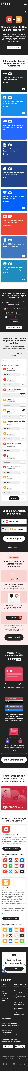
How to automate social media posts (10, 1039)
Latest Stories (6, 1018)
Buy (3, 913)
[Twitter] (17, 1064)
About (20, 1058)
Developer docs (5, 1005)
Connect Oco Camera (11, 918)
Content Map (4, 998)
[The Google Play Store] (20, 1046)
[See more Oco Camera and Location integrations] (7, 929)
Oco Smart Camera (7, 890)
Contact (8, 1058)
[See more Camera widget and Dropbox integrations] (19, 860)
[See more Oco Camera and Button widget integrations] (19, 929)
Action (10, 478)
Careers (12, 1056)
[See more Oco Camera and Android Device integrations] (19, 941)
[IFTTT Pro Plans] (23, 410)
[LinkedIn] (7, 1064)
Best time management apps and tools (11, 1025)
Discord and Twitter (19, 1014)
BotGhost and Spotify (19, 1000)
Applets (3, 991)
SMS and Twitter (18, 1002)
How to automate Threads (8, 1037)
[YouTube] (14, 1064)
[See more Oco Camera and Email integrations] (7, 941)
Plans (2, 1002)
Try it (22, 374)
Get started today (14, 47)
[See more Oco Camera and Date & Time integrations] (7, 935)
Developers (5, 1056)
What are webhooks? (6, 1032)
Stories (3, 989)
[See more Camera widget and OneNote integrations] (19, 865)
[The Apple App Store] (8, 1046)
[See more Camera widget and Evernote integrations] (7, 865)
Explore (4, 984)
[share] (26, 11)
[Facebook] (4, 1064)
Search (3, 1000)
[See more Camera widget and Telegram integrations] (7, 871)
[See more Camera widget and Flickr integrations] (19, 871)
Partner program (21, 1056)
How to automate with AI (7, 1021)
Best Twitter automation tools (9, 1023)
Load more (14, 498)
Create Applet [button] (14, 538)
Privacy (14, 1058)
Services (3, 986)
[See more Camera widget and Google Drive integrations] (7, 860)
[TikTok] (21, 1064)
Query (10, 412)
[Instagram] (10, 1064)
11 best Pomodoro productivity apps (10, 1034)
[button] (25, 4)
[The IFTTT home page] (5, 3)
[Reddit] (24, 1064)
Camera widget (9, 27)
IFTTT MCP (4, 993)
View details (7, 374)
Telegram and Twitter (19, 1012)
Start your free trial (14, 760)
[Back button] (2, 11)
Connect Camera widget (11, 848)
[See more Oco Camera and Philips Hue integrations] (19, 935)
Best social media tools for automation (11, 1041)
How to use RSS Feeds (7, 1030)
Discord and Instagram (20, 986)
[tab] (3, 361)
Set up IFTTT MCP (14, 327)
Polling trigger (12, 370)
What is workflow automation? (9, 1027)
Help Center (4, 995)
